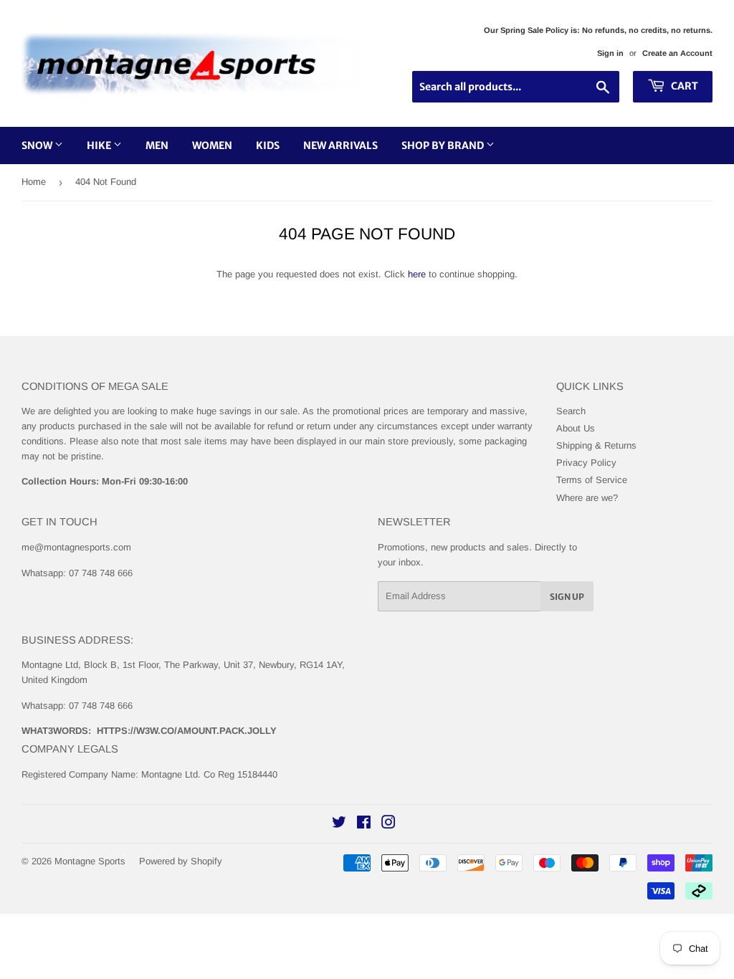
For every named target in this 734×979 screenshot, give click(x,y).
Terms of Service (591, 479)
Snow (38, 145)
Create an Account (677, 53)
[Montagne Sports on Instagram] (388, 824)
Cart (683, 86)
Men (157, 145)
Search (571, 411)
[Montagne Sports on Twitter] (339, 824)
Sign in (610, 53)
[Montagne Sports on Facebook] (363, 824)
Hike (100, 145)
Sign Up (567, 596)
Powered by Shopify (180, 861)
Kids (268, 145)
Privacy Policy (586, 462)
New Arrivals (340, 145)
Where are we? (587, 497)
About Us (575, 428)
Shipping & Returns (596, 445)
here (417, 274)
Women (212, 145)
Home (34, 181)
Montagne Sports (89, 861)
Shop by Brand (443, 145)
